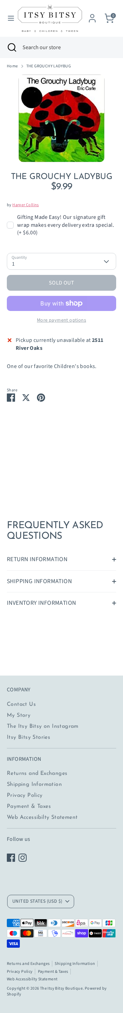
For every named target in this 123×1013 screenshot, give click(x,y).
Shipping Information (34, 784)
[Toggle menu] (8, 18)
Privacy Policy (25, 795)
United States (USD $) (37, 901)
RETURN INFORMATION (37, 559)
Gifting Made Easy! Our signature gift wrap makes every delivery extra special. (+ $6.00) (65, 224)
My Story (18, 715)
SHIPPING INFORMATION (39, 581)
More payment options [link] (61, 320)
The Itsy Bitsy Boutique (61, 988)
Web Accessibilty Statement (42, 817)
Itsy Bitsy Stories (28, 737)
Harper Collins (25, 205)
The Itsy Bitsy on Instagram (43, 726)
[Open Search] (11, 47)
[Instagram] (22, 858)
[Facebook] (11, 858)
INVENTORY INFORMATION (41, 603)
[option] (61, 118)
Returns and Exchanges (37, 773)
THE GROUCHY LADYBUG (48, 66)
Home (12, 66)
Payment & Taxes (29, 806)
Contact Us (21, 704)
